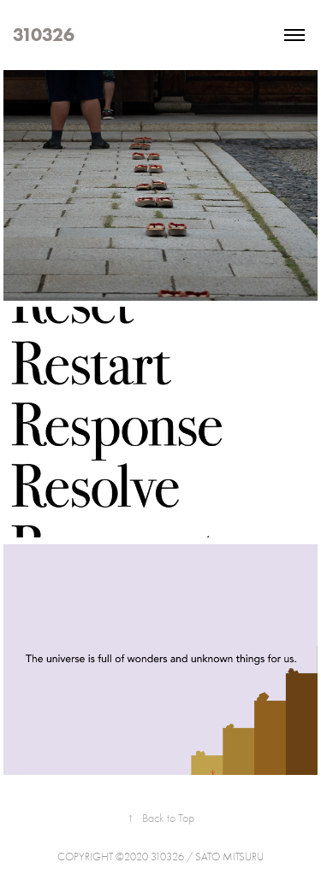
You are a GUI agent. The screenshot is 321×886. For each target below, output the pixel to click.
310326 (43, 34)
